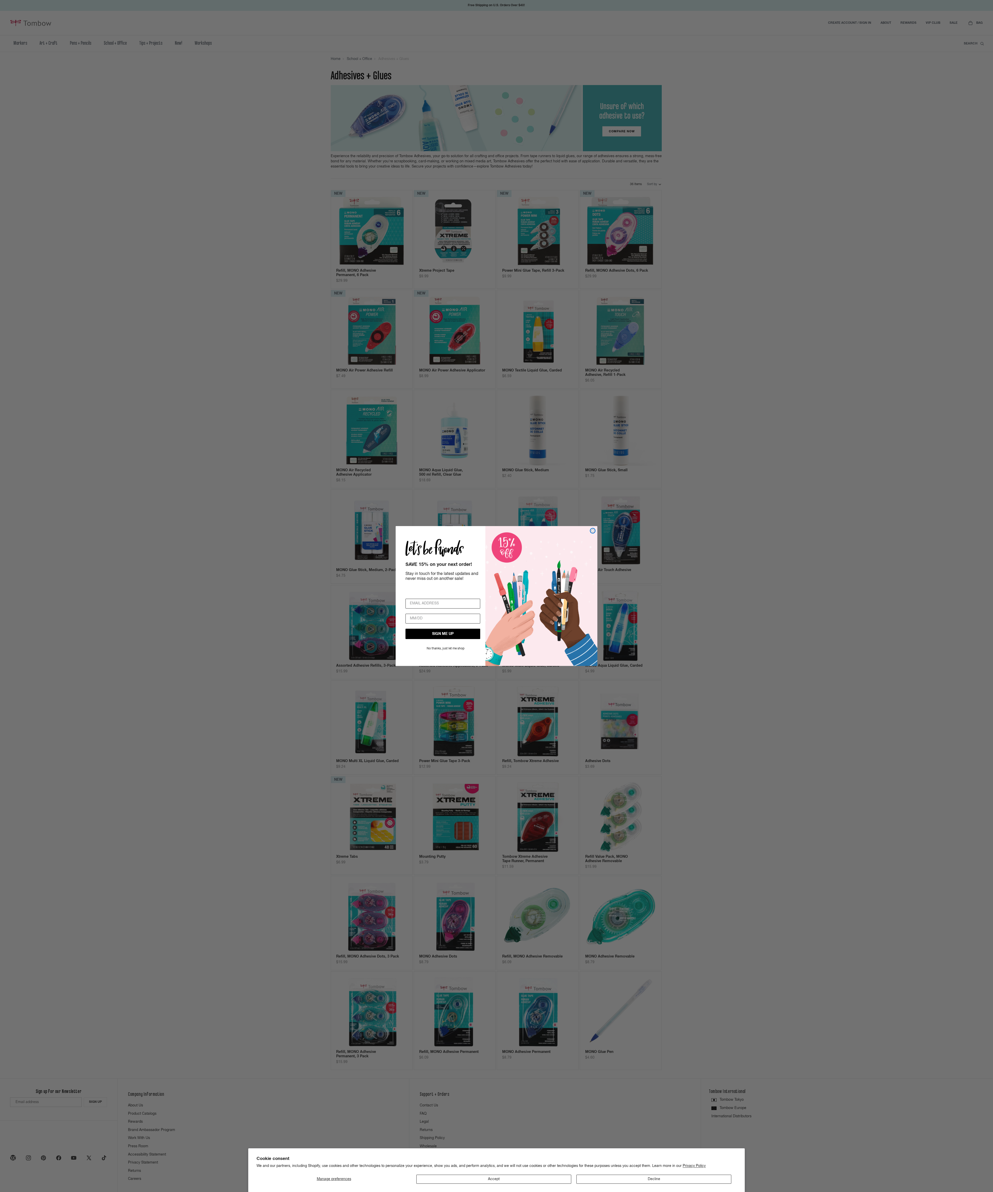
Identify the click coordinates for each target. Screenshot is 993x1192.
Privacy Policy (694, 1166)
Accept (494, 1179)
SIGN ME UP (443, 634)
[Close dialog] (592, 530)
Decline (654, 1179)
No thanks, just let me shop (445, 648)
